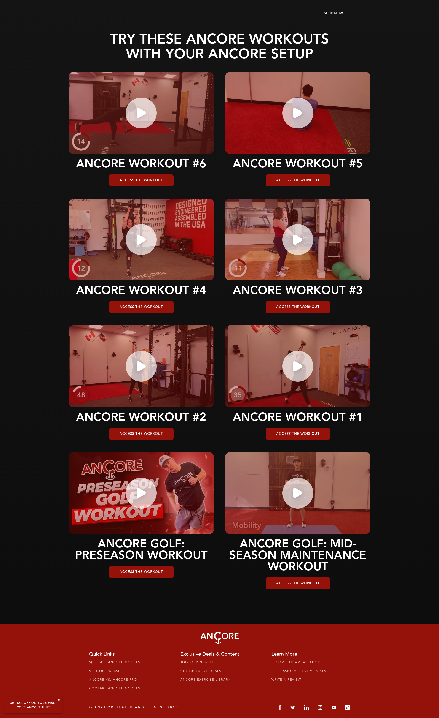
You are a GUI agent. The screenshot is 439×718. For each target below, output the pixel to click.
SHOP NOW (333, 13)
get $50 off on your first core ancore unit (33, 705)
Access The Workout (141, 180)
